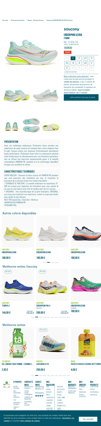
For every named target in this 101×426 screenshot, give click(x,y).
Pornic (59, 400)
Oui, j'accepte (88, 419)
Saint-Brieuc (59, 409)
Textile (92, 389)
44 (85, 68)
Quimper (60, 403)
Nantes (59, 392)
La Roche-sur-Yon (49, 409)
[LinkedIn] (40, 396)
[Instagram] (38, 396)
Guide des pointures (70, 72)
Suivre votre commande (28, 393)
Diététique (93, 395)
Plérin (59, 395)
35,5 (67, 58)
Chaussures (94, 387)
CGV (14, 400)
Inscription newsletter (39, 388)
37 (79, 58)
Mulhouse (61, 389)
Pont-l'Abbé (61, 398)
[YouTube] (42, 396)
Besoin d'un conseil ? (28, 387)
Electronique (94, 392)
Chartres (49, 400)
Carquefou (50, 398)
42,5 (73, 68)
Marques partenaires (72, 387)
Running (82, 387)
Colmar (49, 403)
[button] (44, 261)
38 (91, 58)
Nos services (16, 396)
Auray (48, 389)
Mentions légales (16, 404)
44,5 (91, 68)
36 (73, 58)
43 (79, 68)
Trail (80, 389)
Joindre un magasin (28, 398)
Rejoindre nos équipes (28, 403)
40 (79, 63)
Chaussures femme (18, 20)
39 (73, 63)
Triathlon (82, 392)
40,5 (85, 63)
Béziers (48, 392)
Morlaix (60, 387)
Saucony (68, 28)
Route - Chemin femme (36, 20)
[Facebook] (36, 396)
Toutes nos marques (72, 392)
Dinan (48, 406)
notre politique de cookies (30, 421)
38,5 (67, 63)
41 (91, 63)
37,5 (85, 58)
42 (67, 68)
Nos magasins (17, 392)
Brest (48, 395)
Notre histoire (16, 387)
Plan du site (16, 408)
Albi (47, 387)
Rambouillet (61, 406)
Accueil (5, 20)
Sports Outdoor (82, 396)
